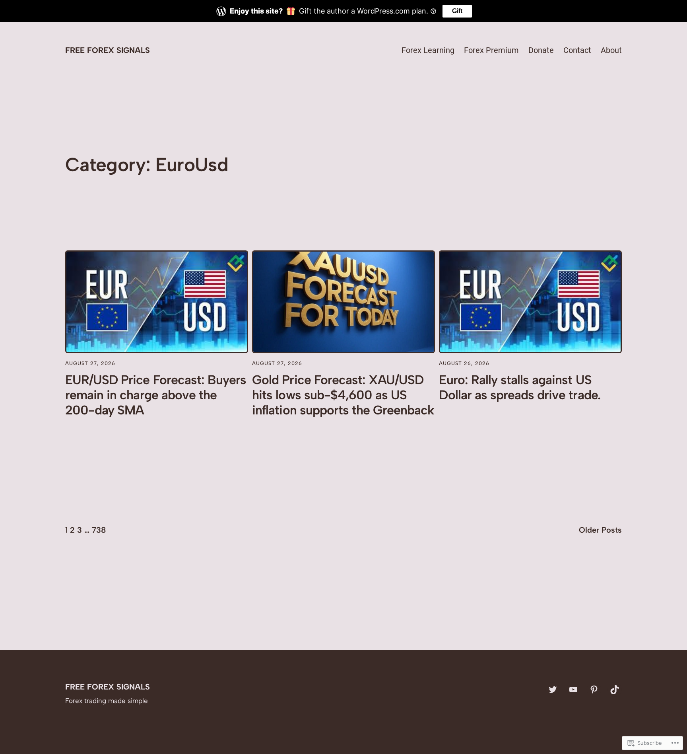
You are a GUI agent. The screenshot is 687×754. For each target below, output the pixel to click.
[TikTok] (614, 689)
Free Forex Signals (107, 50)
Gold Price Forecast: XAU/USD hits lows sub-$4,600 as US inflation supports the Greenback (343, 395)
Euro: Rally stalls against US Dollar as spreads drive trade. (519, 387)
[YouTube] (573, 689)
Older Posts (600, 530)
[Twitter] (552, 689)
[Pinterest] (594, 689)
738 (99, 530)
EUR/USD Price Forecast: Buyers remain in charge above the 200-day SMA (155, 395)
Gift (457, 11)
